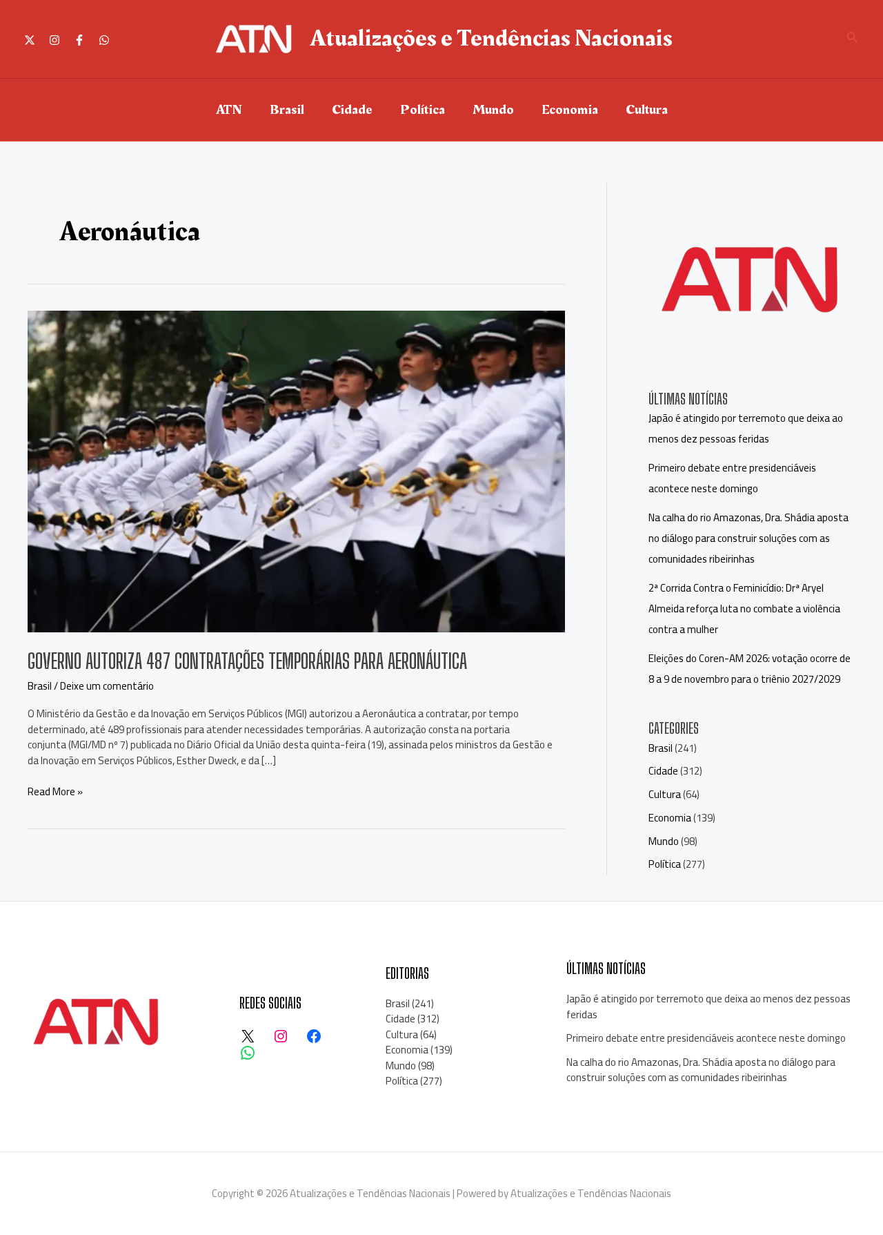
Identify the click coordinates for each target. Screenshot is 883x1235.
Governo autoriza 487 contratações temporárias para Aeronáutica (247, 660)
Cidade (352, 109)
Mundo (493, 109)
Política (422, 109)
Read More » (55, 792)
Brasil (287, 109)
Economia (570, 109)
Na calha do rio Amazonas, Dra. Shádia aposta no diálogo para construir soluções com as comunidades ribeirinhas (748, 538)
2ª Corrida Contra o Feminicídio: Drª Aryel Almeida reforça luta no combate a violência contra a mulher (744, 608)
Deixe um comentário (107, 686)
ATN (229, 109)
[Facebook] (79, 40)
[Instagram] (54, 40)
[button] (852, 39)
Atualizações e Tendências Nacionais (491, 38)
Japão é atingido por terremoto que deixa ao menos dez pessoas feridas (745, 428)
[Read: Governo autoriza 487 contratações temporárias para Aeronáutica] (296, 470)
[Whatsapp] (104, 40)
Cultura (647, 109)
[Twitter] (29, 40)
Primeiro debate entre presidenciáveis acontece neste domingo (732, 478)
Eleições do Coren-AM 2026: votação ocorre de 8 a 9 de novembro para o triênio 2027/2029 (749, 668)
